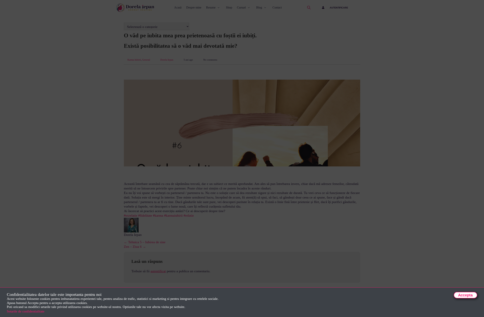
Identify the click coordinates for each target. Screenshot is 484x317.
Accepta (465, 295)
